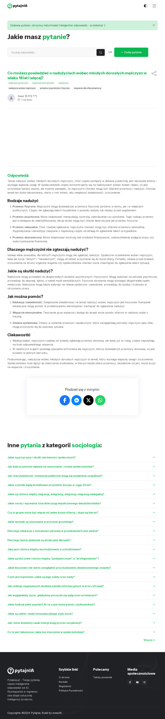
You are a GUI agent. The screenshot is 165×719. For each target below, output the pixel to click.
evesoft (57, 712)
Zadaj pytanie (132, 52)
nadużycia (63, 83)
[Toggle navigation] (154, 6)
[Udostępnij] (153, 75)
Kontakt (63, 681)
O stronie (64, 677)
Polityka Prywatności (71, 690)
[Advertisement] (82, 137)
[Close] (153, 25)
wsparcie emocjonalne (43, 83)
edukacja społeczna (18, 83)
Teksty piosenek (102, 677)
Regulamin (65, 686)
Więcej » (149, 640)
